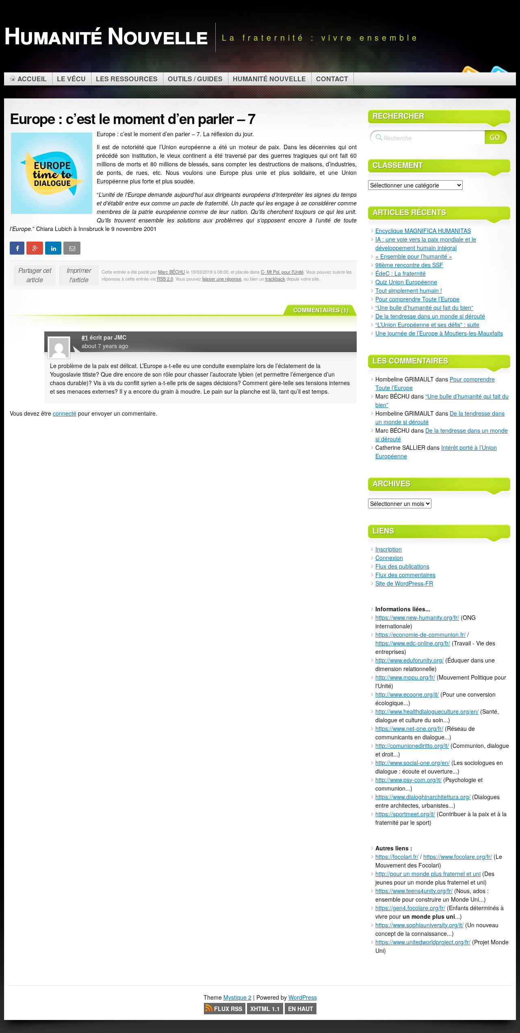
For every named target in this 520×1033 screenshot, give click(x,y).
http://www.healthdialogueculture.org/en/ (427, 711)
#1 (85, 337)
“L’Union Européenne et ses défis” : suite (427, 324)
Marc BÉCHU (171, 271)
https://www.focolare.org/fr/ (457, 856)
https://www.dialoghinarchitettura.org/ (422, 797)
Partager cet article (34, 275)
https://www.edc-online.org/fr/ (412, 643)
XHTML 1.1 (265, 1009)
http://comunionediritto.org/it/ (412, 745)
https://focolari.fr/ (396, 856)
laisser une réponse (221, 278)
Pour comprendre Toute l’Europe (417, 299)
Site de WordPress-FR (404, 583)
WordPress (302, 997)
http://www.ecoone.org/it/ (407, 694)
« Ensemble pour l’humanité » (413, 256)
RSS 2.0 (165, 278)
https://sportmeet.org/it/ (405, 814)
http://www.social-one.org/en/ (412, 762)
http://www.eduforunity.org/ (409, 660)
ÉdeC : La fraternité (400, 273)
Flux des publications (402, 566)
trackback (275, 278)
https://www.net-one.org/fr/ (409, 728)
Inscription (388, 549)
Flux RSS (228, 1009)
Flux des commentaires (405, 575)
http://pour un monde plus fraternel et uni (428, 874)
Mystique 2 (237, 997)
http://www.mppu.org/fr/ (405, 677)
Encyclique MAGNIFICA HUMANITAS (423, 231)
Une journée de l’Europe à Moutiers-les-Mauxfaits (439, 333)
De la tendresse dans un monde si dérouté (430, 316)
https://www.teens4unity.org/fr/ (414, 891)
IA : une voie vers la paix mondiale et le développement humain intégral (425, 243)
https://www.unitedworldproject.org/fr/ (422, 942)
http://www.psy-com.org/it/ (408, 780)
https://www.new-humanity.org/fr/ (417, 617)
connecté (64, 413)
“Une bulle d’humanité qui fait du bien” (424, 307)
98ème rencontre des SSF (409, 265)
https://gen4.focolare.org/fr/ (410, 908)
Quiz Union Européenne (406, 282)
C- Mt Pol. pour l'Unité (282, 271)
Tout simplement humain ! (408, 290)
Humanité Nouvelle (105, 35)
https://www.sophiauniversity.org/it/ (419, 925)
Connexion (389, 558)
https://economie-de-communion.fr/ (420, 634)
